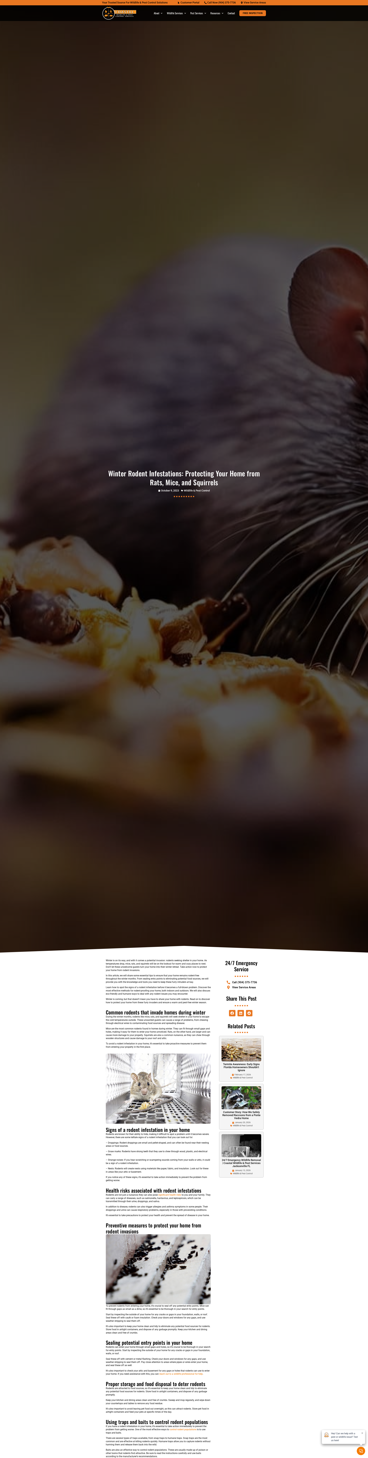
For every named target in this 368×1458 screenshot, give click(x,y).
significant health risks (169, 1194)
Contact (231, 13)
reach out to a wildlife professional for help (181, 1374)
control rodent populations (183, 1429)
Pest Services (196, 13)
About (156, 13)
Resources (215, 13)
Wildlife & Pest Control (197, 490)
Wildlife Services (175, 13)
